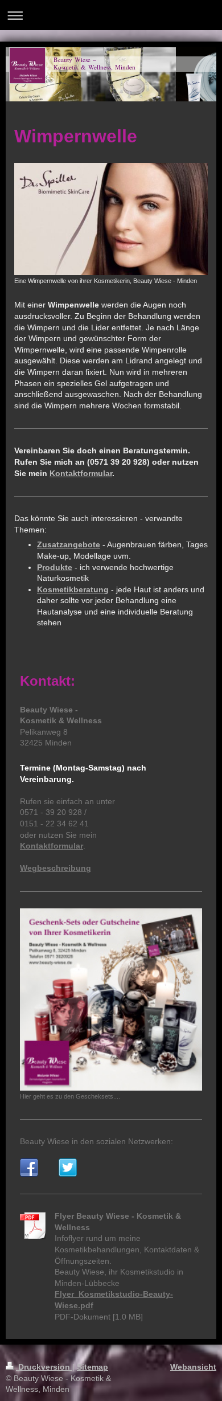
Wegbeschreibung (55, 867)
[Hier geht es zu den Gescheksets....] (111, 999)
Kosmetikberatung (73, 589)
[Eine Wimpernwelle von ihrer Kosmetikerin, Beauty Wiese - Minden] (111, 219)
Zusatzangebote (68, 544)
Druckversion (44, 1366)
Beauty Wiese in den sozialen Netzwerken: (96, 1141)
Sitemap (92, 1366)
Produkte (54, 567)
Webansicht (193, 1366)
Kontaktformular (81, 473)
